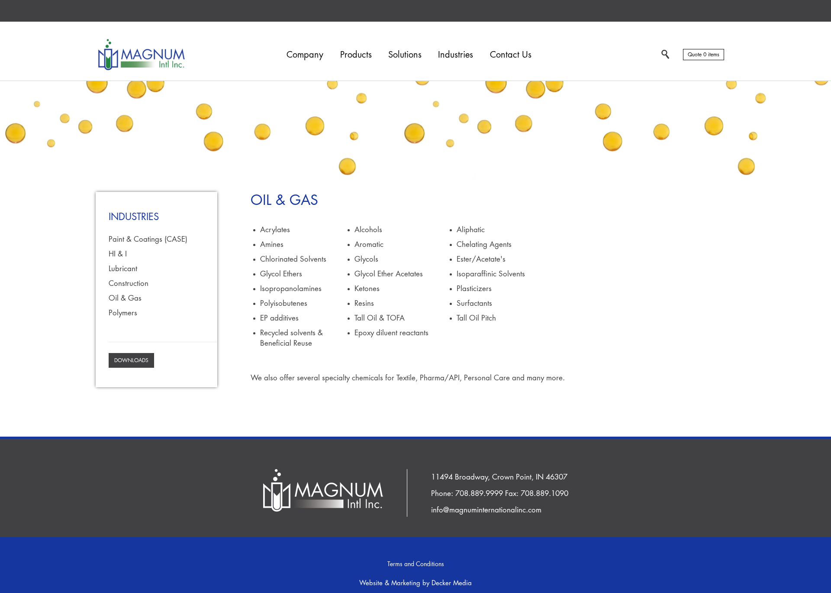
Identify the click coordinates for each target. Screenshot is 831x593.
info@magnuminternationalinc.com (486, 510)
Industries (455, 54)
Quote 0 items (703, 54)
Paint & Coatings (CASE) (148, 239)
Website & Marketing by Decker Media (415, 583)
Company (305, 54)
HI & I (118, 254)
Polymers (123, 313)
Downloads (131, 360)
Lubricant (123, 268)
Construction (128, 283)
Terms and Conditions (415, 564)
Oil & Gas (125, 298)
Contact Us (510, 54)
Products (356, 54)
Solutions (405, 54)
